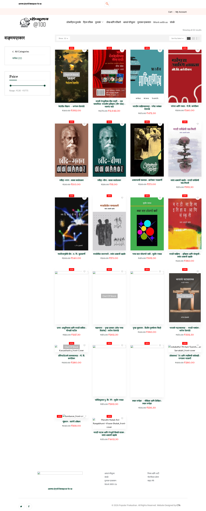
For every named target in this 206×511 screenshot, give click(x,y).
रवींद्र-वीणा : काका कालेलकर (109, 180)
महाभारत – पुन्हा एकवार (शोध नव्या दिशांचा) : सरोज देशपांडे (109, 329)
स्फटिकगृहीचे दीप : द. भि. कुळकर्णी (71, 253)
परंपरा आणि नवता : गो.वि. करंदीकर (185, 106)
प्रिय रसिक (88, 22)
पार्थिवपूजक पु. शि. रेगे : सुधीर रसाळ (109, 399)
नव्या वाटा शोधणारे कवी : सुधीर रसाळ (147, 253)
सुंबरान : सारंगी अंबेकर (72, 421)
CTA (178, 505)
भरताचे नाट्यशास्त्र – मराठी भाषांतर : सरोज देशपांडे (185, 329)
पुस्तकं (98, 22)
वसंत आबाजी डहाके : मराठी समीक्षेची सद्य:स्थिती (185, 181)
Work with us (160, 22)
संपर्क (172, 22)
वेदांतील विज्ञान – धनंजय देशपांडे (71, 106)
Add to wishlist (84, 50)
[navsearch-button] (107, 4)
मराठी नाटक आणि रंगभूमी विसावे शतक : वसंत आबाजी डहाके (109, 434)
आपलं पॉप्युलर (129, 22)
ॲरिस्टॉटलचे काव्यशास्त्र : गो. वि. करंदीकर (71, 357)
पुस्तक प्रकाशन (144, 22)
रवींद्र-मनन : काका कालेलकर (71, 180)
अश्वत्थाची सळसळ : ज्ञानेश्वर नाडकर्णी (147, 180)
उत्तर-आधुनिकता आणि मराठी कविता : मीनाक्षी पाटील (71, 329)
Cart (170, 12)
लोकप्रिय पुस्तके (74, 22)
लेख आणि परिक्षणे (113, 22)
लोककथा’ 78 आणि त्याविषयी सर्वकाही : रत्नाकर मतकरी (185, 357)
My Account (181, 12)
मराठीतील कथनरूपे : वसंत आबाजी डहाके (109, 253)
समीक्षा (17, 58)
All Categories (22, 51)
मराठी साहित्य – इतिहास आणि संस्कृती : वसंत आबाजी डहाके (184, 255)
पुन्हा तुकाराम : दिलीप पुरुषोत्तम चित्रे (147, 327)
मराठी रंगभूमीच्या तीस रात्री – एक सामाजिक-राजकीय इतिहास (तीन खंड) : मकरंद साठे (109, 104)
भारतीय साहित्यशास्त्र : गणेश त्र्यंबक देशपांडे (147, 107)
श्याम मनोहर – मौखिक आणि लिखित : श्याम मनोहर (147, 402)
